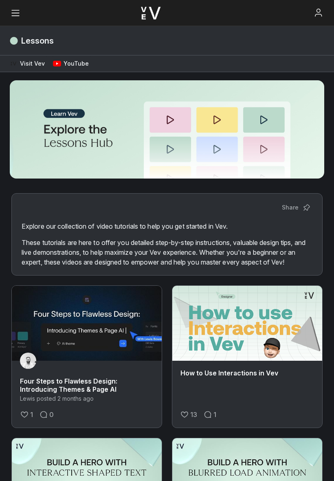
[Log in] (318, 12)
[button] (28, 64)
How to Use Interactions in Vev (229, 373)
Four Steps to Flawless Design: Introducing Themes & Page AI (68, 385)
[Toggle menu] (15, 13)
